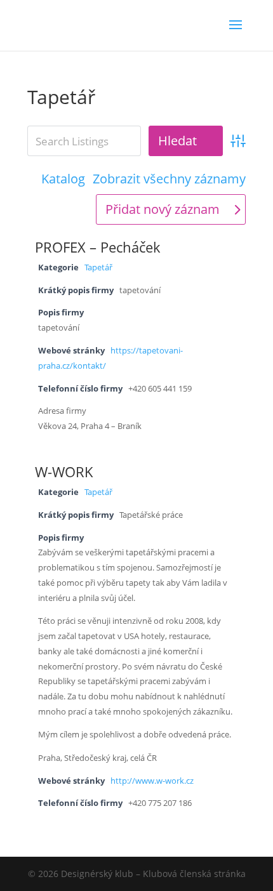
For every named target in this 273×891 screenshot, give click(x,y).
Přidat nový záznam (162, 209)
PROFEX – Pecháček (98, 246)
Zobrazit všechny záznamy (169, 179)
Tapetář (98, 267)
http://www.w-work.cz (152, 781)
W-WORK (64, 471)
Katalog (63, 179)
